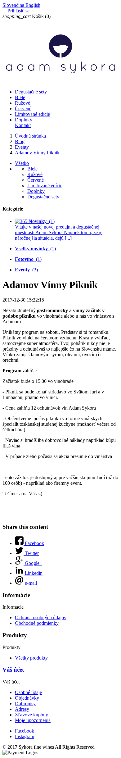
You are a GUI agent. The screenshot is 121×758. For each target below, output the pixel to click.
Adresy (22, 709)
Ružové (22, 103)
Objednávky (27, 698)
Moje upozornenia (33, 720)
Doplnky (23, 119)
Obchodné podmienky (37, 623)
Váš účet (13, 669)
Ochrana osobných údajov (40, 617)
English (32, 5)
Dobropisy (25, 703)
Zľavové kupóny (31, 714)
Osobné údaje (28, 692)
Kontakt (23, 125)
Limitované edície (32, 114)
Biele (20, 97)
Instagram (24, 736)
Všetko (22, 163)
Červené (23, 108)
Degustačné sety (31, 91)
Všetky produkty (31, 657)
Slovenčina (13, 5)
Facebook (24, 730)
